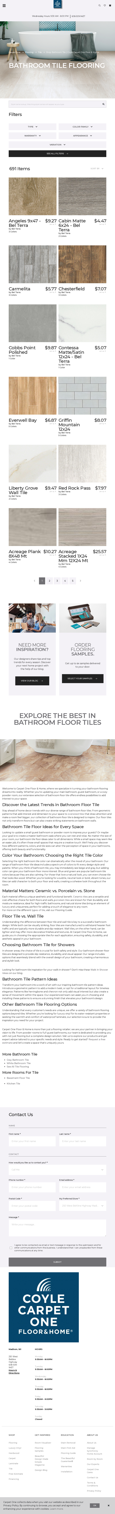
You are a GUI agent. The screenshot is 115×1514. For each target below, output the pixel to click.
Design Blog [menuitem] (41, 1470)
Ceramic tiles (80, 896)
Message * (14, 1217)
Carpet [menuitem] (12, 1458)
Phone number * (17, 1180)
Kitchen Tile (13, 1083)
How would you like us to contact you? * (28, 1163)
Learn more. (56, 1509)
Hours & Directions (14, 1371)
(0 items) (110, 5)
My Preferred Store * (69, 1199)
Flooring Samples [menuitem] (39, 1449)
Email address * (66, 1180)
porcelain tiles (62, 900)
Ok (94, 1505)
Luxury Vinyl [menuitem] (15, 1448)
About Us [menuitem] (91, 1443)
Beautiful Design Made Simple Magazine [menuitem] (41, 1460)
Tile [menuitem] (10, 1468)
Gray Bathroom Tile (18, 1060)
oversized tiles (76, 814)
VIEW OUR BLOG (29, 680)
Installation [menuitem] (66, 1471)
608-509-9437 (78, 16)
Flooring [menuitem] (13, 1443)
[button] (99, 6)
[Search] (103, 104)
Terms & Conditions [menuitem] (92, 1484)
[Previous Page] (34, 580)
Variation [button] (55, 144)
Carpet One (14, 52)
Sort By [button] (95, 168)
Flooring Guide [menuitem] (68, 1453)
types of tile (38, 910)
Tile (40, 52)
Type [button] (30, 126)
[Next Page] (80, 580)
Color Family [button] (80, 126)
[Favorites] (104, 6)
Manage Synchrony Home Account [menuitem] (94, 1451)
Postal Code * (15, 1199)
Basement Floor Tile (18, 1078)
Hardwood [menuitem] (14, 1453)
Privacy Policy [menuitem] (94, 1491)
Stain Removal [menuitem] (68, 1443)
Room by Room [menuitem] (95, 1459)
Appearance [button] (80, 135)
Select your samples (80, 678)
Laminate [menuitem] (13, 1463)
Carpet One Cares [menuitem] (93, 1471)
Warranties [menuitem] (66, 1466)
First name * (15, 1134)
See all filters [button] (55, 153)
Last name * (65, 1134)
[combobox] (55, 104)
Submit (57, 1262)
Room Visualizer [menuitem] (43, 1443)
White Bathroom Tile (19, 1063)
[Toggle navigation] (4, 5)
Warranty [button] (30, 135)
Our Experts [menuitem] (93, 1464)
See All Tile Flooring (18, 1066)
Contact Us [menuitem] (92, 1477)
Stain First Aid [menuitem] (68, 1448)
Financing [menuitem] (14, 1479)
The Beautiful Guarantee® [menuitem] (68, 1460)
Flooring (29, 52)
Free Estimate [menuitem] (16, 1474)
